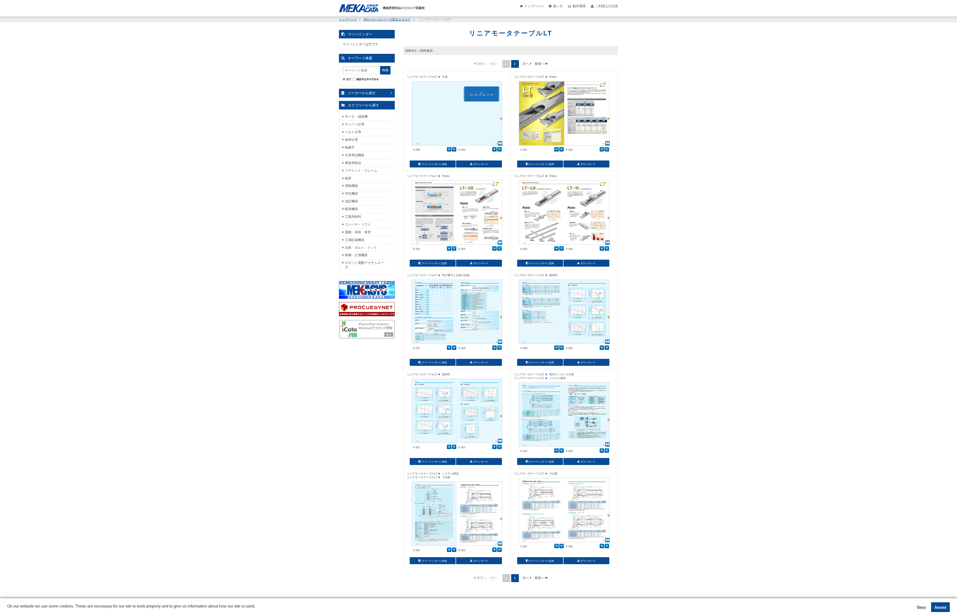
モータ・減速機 (356, 116)
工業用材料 (353, 217)
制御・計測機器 (356, 255)
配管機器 (351, 209)
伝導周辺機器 (354, 155)
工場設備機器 (354, 240)
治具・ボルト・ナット (361, 247)
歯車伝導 (351, 140)
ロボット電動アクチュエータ (364, 265)
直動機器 (351, 186)
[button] (8, 610)
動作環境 (579, 6)
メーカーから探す (362, 93)
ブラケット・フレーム (361, 170)
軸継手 (350, 147)
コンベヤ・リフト (358, 224)
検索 (385, 70)
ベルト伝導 (353, 132)
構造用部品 (353, 163)
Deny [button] (921, 607)
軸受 (348, 178)
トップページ (534, 6)
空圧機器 (351, 193)
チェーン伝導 (354, 124)
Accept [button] (941, 607)
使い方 (558, 6)
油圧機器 (351, 201)
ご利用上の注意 (606, 6)
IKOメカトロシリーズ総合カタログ (387, 19)
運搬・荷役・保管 (358, 232)
